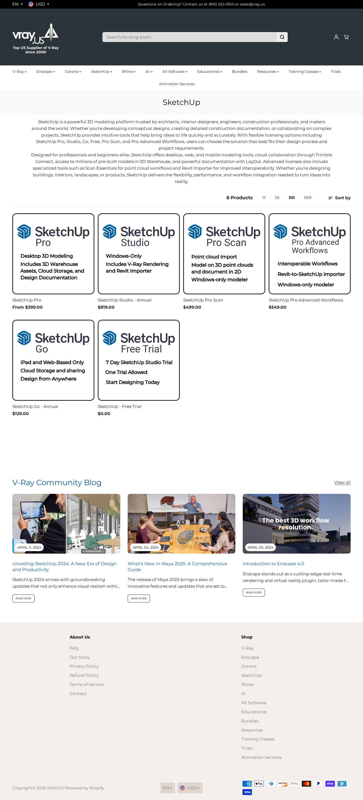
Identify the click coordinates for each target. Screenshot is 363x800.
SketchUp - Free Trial (119, 406)
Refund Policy (84, 675)
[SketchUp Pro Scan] (224, 254)
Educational (208, 71)
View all (342, 482)
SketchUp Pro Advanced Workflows (306, 300)
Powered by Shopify (84, 788)
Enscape (45, 71)
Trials (336, 71)
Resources (267, 71)
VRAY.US (55, 788)
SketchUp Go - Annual (35, 406)
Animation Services (176, 83)
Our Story (79, 657)
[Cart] (346, 37)
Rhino (128, 71)
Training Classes (304, 71)
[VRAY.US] (35, 37)
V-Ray (19, 71)
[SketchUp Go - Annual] (53, 360)
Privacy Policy (84, 666)
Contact (78, 693)
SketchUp (100, 71)
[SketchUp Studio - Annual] (139, 254)
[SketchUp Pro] (53, 254)
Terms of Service (87, 684)
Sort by (342, 197)
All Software (173, 71)
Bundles (239, 71)
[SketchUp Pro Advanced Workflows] (310, 254)
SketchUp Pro (26, 300)
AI (148, 71)
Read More (23, 598)
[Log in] (336, 37)
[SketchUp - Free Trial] (139, 360)
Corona (72, 71)
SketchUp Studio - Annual (125, 300)
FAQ (74, 648)
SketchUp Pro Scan (203, 300)
